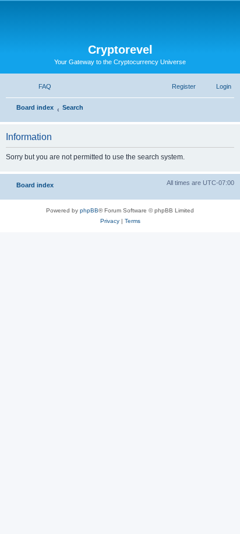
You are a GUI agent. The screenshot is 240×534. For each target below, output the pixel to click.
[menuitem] (39, 86)
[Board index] (120, 22)
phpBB (89, 210)
